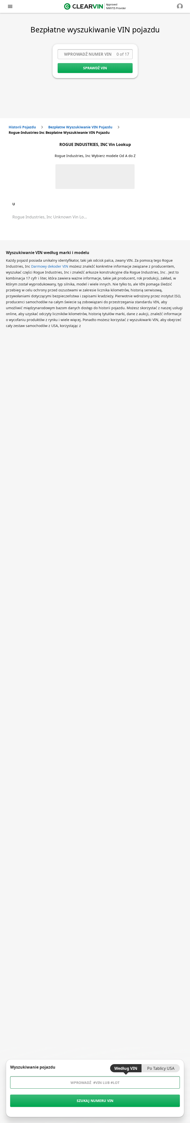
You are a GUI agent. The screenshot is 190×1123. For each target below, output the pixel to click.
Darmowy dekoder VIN (49, 266)
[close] (10, 6)
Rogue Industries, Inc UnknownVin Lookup (52, 217)
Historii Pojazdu (22, 127)
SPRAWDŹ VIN (95, 68)
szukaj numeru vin (95, 1100)
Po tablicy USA (160, 1068)
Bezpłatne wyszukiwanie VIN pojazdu (80, 127)
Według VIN (125, 1068)
